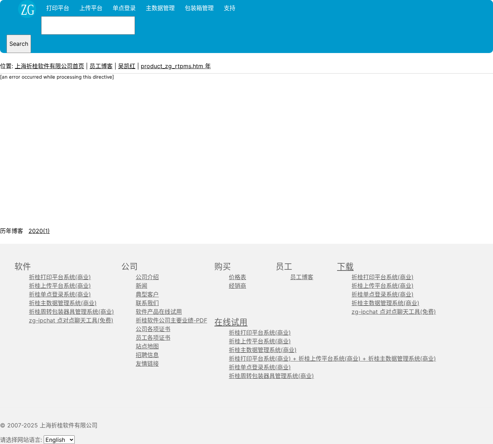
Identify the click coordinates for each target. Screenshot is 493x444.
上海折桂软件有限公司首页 (49, 66)
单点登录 (124, 8)
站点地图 (147, 346)
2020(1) (39, 230)
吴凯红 (126, 66)
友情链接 (147, 363)
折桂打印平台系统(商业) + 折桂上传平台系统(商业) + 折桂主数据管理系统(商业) (332, 358)
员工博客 (101, 66)
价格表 (237, 277)
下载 (345, 266)
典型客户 (147, 294)
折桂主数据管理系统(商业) (63, 303)
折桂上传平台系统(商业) (60, 285)
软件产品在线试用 (159, 311)
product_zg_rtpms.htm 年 (176, 66)
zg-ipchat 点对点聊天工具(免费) (71, 320)
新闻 (141, 285)
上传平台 (90, 8)
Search (18, 43)
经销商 (237, 285)
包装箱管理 (199, 8)
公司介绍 (147, 277)
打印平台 (57, 8)
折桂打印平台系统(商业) (60, 277)
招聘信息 (147, 355)
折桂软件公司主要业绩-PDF (171, 320)
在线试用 (231, 322)
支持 (229, 8)
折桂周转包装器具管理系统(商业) (71, 311)
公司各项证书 (153, 329)
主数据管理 (160, 8)
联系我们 (147, 303)
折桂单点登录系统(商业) (60, 294)
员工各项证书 (153, 337)
